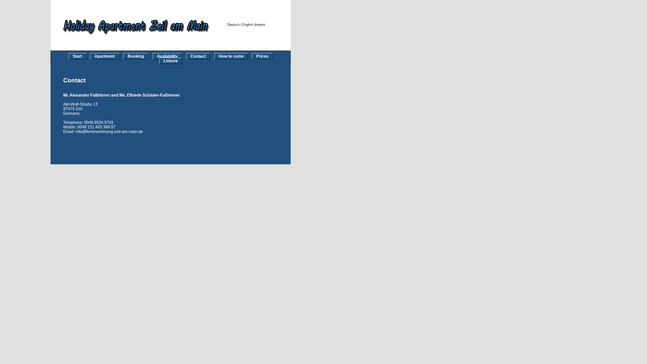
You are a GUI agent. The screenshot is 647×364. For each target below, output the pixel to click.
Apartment (105, 56)
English (248, 25)
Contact (198, 56)
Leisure (171, 61)
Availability (167, 56)
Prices (262, 56)
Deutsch (233, 25)
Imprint (260, 25)
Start (78, 56)
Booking (136, 56)
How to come (231, 56)
